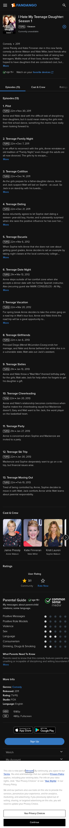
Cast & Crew (38, 87)
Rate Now (43, 585)
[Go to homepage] (24, 5)
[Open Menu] (5, 5)
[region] (34, 794)
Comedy (17, 687)
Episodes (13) (12, 87)
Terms (7, 774)
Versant (29, 770)
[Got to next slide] (65, 537)
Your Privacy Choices (34, 813)
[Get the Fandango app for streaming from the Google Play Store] (45, 730)
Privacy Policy (57, 774)
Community (27, 585)
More (6, 65)
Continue (34, 822)
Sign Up (34, 741)
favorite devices (41, 72)
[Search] (64, 5)
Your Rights (50, 781)
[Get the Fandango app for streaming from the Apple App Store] (23, 730)
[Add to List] (64, 26)
